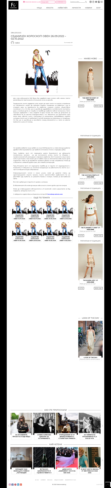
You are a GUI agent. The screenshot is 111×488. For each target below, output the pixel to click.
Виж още (98, 106)
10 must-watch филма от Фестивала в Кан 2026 (90, 471)
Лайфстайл (63, 8)
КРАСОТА (49, 8)
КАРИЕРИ (43, 479)
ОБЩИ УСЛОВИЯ (58, 479)
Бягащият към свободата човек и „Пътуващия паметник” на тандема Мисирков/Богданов (21, 472)
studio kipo (99, 484)
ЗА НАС (37, 479)
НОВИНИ (88, 8)
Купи (81, 106)
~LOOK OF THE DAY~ (90, 357)
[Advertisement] (41, 134)
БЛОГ (98, 8)
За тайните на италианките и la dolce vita (89, 436)
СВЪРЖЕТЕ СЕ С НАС (70, 479)
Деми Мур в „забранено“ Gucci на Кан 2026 (66, 471)
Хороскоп (18, 32)
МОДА (39, 8)
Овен (12, 32)
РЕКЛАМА (49, 479)
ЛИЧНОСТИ (76, 8)
